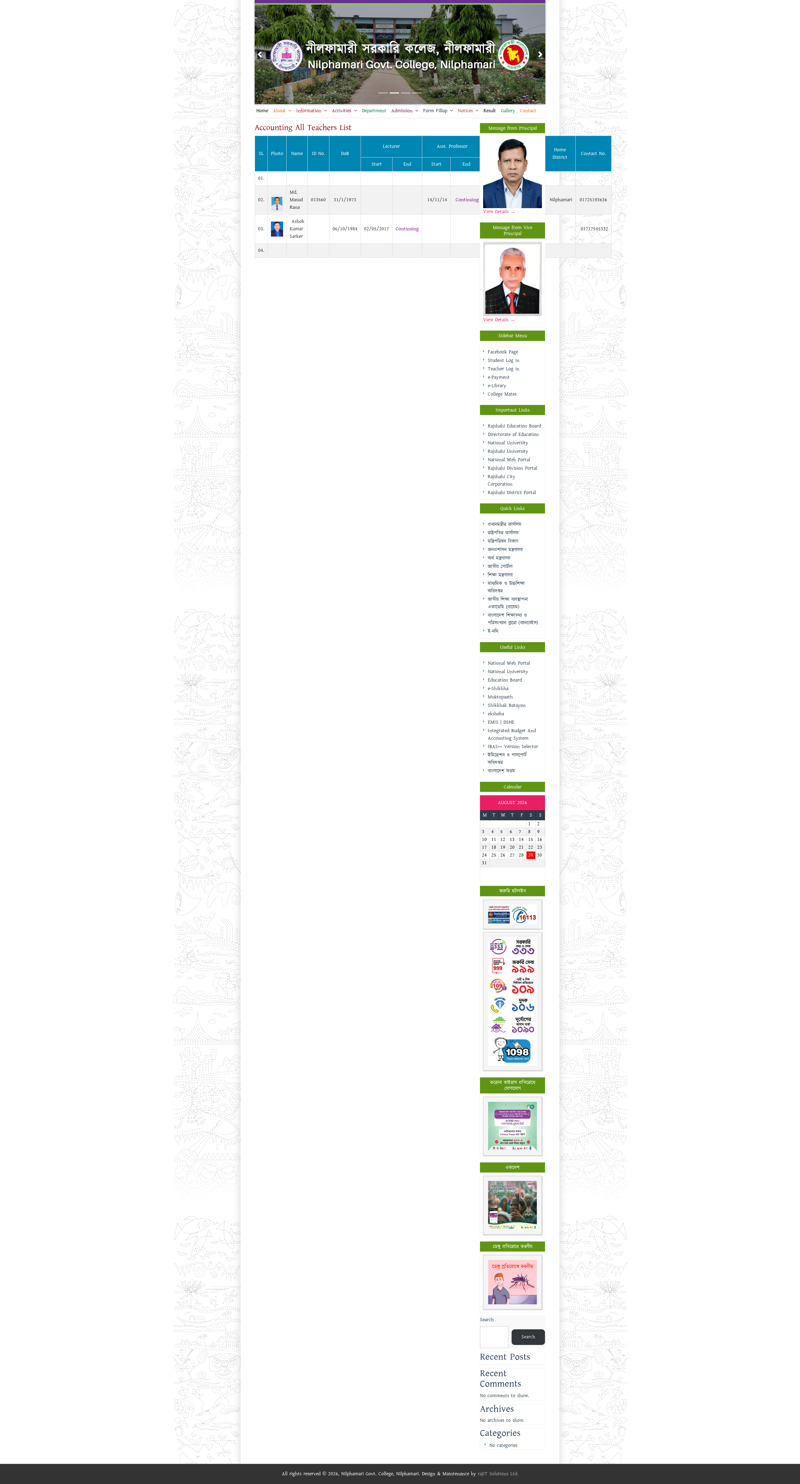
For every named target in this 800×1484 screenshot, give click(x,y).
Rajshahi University (508, 451)
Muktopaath (500, 697)
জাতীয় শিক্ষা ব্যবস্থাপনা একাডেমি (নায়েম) (508, 603)
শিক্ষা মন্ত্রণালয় (500, 575)
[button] (260, 54)
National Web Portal (509, 459)
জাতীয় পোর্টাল (500, 566)
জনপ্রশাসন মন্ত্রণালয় (505, 549)
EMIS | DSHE (501, 722)
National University (508, 443)
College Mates (502, 394)
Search (487, 1319)
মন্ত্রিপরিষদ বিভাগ (503, 541)
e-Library (497, 385)
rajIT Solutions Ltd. (498, 1473)
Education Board (505, 680)
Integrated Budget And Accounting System (512, 734)
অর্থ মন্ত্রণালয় (499, 558)
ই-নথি (493, 631)
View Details (496, 211)
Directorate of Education (513, 434)
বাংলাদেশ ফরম (501, 771)
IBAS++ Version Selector (513, 746)
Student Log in (503, 360)
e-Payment (499, 377)
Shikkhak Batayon (507, 705)
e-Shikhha (498, 688)
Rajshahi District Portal (512, 492)
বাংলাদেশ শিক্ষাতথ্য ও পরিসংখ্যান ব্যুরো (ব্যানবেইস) (513, 619)
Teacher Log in (503, 368)
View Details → (499, 319)
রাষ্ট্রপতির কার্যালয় (503, 533)
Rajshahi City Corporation (501, 480)
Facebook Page (503, 352)
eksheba (496, 713)
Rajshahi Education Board (514, 426)
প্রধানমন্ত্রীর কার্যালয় (504, 524)
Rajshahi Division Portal (512, 468)
